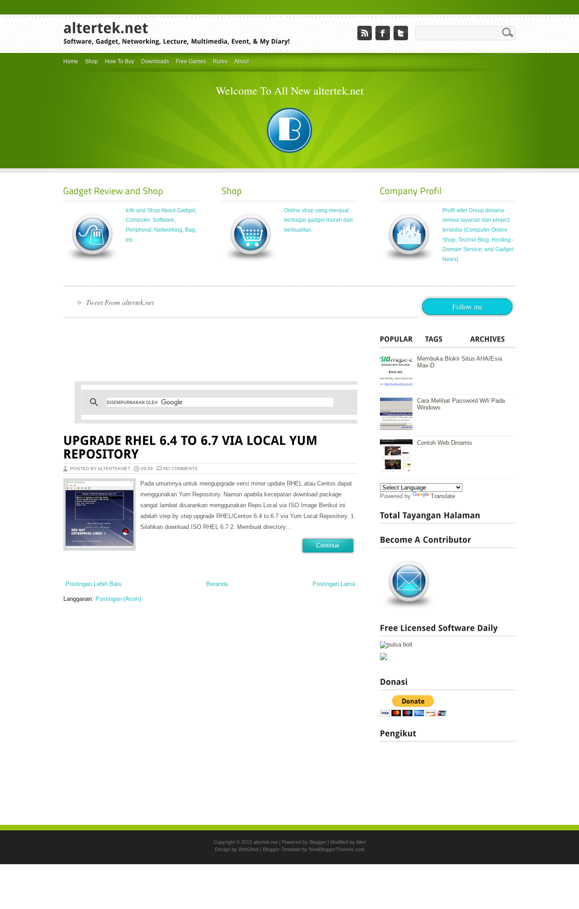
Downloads (155, 61)
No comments (180, 468)
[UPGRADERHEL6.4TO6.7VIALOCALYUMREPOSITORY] (192, 447)
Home (70, 61)
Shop (91, 61)
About (241, 61)
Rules (220, 61)
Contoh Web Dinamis (444, 442)
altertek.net (265, 842)
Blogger (317, 842)
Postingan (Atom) (118, 598)
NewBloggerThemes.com (337, 849)
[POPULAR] (402, 339)
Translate (443, 496)
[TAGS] (447, 339)
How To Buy (119, 61)
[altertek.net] (105, 27)
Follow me (467, 306)
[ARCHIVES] (493, 339)
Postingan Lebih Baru (94, 584)
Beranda (217, 584)
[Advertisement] (228, 347)
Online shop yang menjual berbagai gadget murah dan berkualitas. (318, 220)
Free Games (191, 61)
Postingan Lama (334, 584)
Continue (327, 545)
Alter (361, 842)
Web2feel (248, 849)
